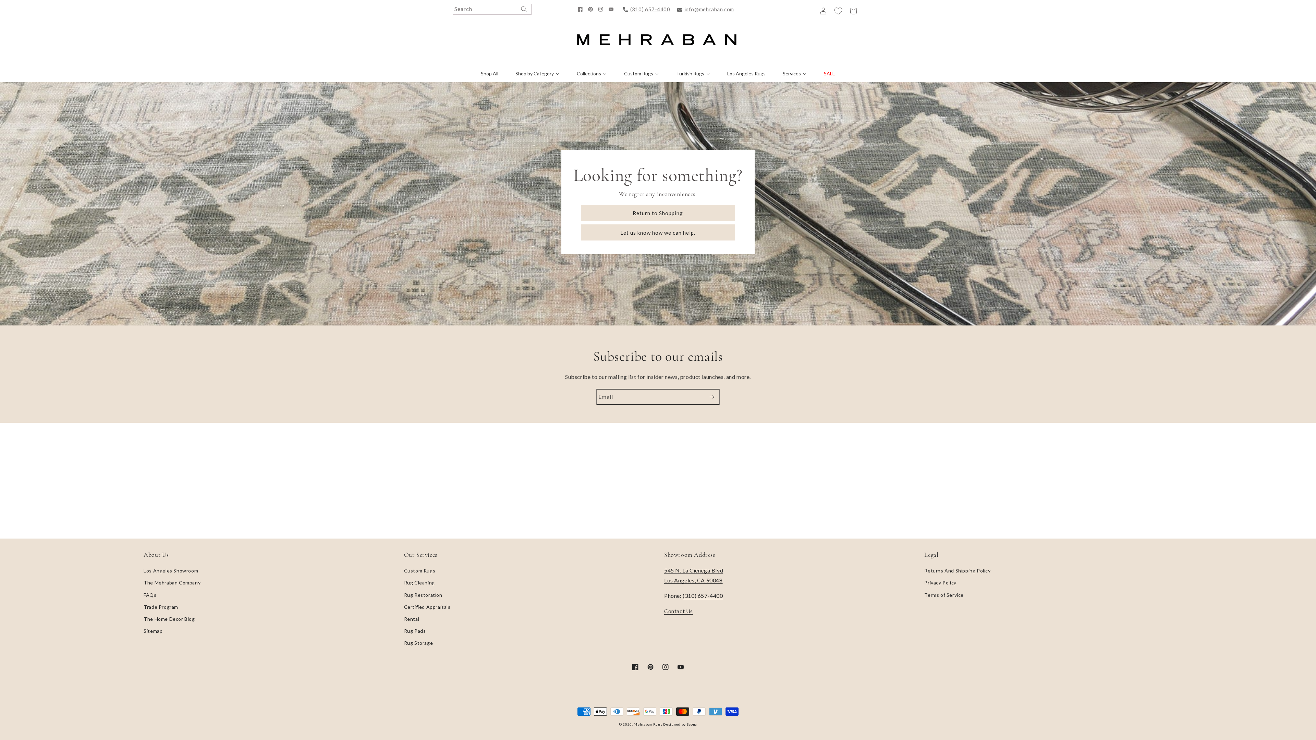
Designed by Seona (680, 724)
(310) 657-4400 (650, 9)
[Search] (524, 9)
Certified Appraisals (427, 607)
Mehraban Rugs (648, 724)
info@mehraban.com (709, 9)
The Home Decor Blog (169, 619)
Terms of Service (944, 595)
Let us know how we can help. (657, 233)
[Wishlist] (838, 10)
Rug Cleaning (419, 582)
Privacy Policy (940, 582)
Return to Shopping (658, 213)
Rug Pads (415, 631)
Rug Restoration (423, 595)
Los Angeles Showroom (171, 571)
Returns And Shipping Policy (957, 571)
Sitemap (153, 631)
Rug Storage (418, 643)
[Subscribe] (711, 397)
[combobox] (492, 9)
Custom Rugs (420, 571)
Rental (411, 619)
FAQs (150, 595)
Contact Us (678, 611)
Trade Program (161, 607)
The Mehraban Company (172, 582)
